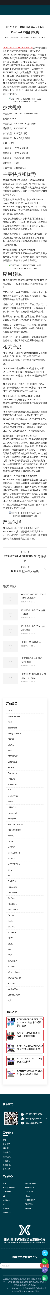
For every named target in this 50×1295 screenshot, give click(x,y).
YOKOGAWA (14, 995)
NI (9, 875)
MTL (10, 870)
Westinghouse (14, 972)
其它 (10, 1000)
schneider (12, 932)
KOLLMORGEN (15, 824)
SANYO (11, 926)
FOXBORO (13, 784)
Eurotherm (12, 773)
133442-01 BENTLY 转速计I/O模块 (33, 628)
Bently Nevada (14, 733)
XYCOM (12, 983)
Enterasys (12, 762)
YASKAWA (13, 989)
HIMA (10, 801)
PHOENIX (12, 892)
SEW (10, 938)
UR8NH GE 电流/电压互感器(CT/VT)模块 (33, 676)
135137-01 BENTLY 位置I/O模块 (33, 612)
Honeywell (12, 813)
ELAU (10, 750)
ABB (10, 710)
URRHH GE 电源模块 (31, 642)
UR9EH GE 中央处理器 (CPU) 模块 (31, 660)
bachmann (12, 728)
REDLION (12, 904)
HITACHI (12, 807)
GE (9, 790)
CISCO (11, 745)
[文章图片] (10, 599)
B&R (10, 722)
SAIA (10, 921)
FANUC (11, 779)
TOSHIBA (12, 961)
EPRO (11, 767)
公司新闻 (14, 37)
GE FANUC (13, 796)
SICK (10, 944)
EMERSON (13, 756)
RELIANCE (13, 909)
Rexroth (11, 915)
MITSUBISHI (14, 853)
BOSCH (11, 739)
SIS (9, 949)
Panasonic (12, 887)
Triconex (12, 966)
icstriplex (12, 818)
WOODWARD (14, 978)
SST (10, 955)
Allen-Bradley (14, 716)
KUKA (10, 836)
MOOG (11, 858)
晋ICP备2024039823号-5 (28, 1291)
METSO (11, 847)
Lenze (10, 841)
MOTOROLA (14, 864)
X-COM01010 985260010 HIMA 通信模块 (33, 596)
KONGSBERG (14, 830)
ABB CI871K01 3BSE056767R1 (18, 47)
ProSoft (11, 898)
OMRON (12, 881)
